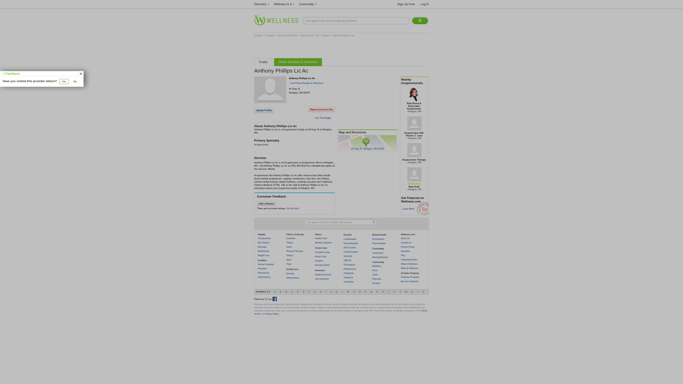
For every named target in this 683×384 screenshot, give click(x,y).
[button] (64, 81)
